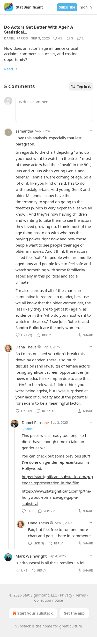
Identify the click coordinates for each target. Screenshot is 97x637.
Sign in (86, 7)
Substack (23, 626)
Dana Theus (26, 346)
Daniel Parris (16, 38)
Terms (80, 595)
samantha (24, 131)
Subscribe (67, 7)
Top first (84, 86)
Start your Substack (35, 613)
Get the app (74, 613)
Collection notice (48, 600)
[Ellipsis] (90, 131)
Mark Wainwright (31, 556)
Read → (11, 68)
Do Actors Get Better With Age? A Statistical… (38, 30)
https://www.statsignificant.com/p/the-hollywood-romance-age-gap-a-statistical (56, 497)
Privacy (66, 595)
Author (28, 428)
